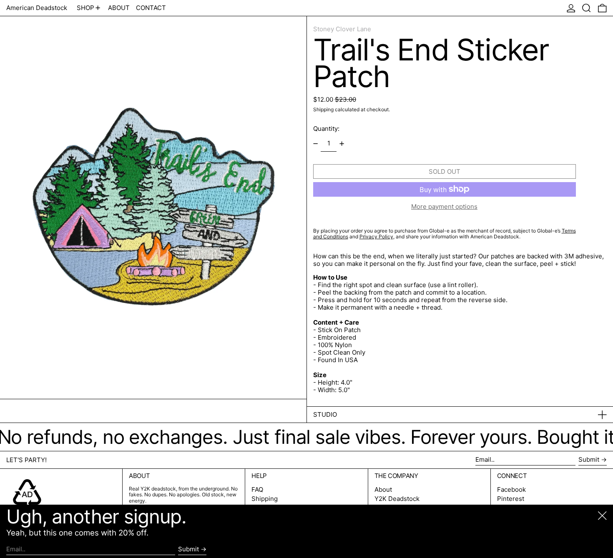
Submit (588, 459)
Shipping (323, 109)
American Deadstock (36, 8)
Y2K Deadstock (397, 499)
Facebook (511, 489)
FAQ (257, 489)
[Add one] (342, 143)
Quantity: (326, 129)
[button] (586, 8)
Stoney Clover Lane (342, 29)
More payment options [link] (444, 206)
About (383, 489)
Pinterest (510, 499)
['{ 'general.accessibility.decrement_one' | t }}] (315, 143)
